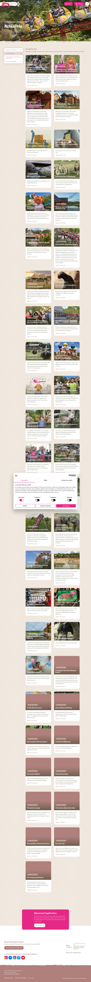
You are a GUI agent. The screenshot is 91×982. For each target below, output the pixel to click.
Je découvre (41, 925)
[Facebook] (10, 957)
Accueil (7, 22)
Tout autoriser (65, 505)
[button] (59, 4)
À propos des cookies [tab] (66, 480)
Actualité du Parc (10, 53)
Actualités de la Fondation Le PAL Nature (12, 57)
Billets (69, 3)
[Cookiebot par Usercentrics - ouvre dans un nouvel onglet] (69, 475)
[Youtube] (23, 957)
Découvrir (12, 22)
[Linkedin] (19, 957)
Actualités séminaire (11, 61)
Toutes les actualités (11, 49)
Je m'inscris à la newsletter (15, 947)
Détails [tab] (45, 480)
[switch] (37, 500)
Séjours (80, 3)
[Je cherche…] (87, 4)
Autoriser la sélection (45, 505)
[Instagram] (6, 957)
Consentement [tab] (24, 480)
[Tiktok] (14, 957)
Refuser (25, 505)
